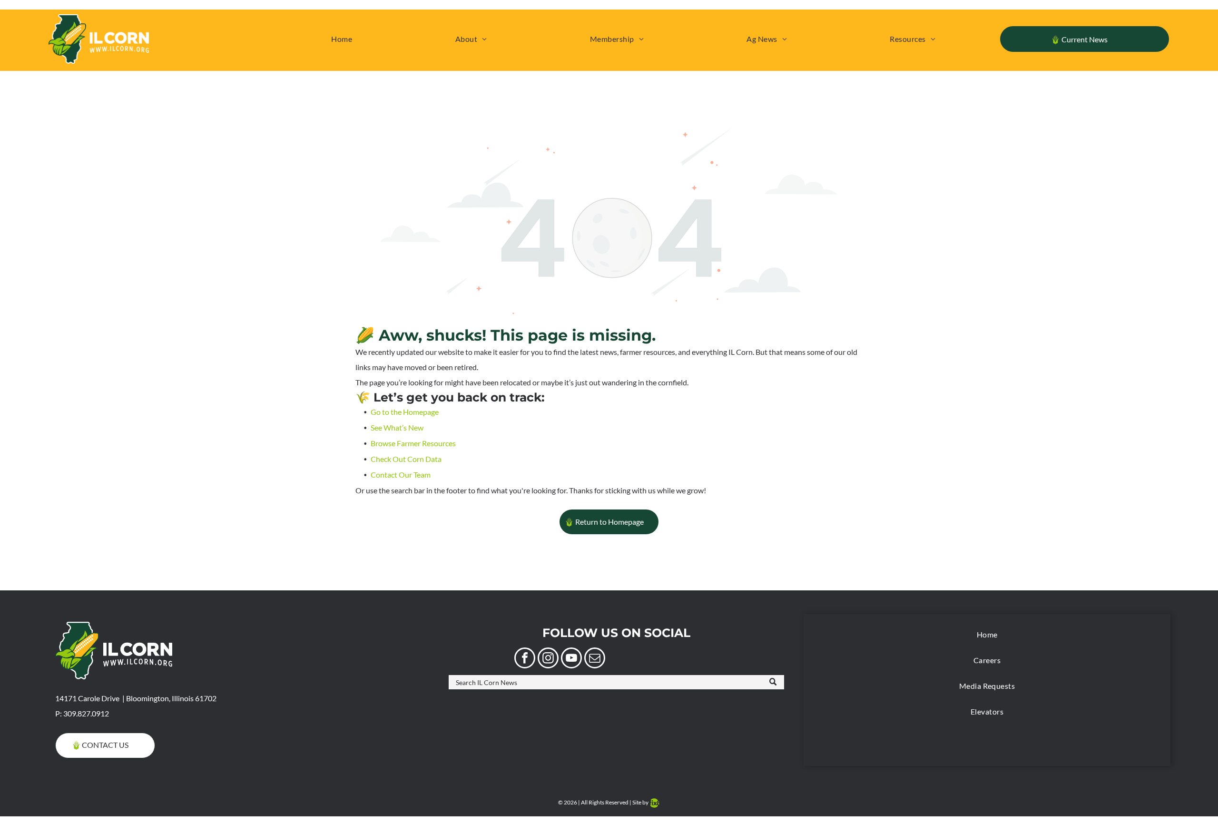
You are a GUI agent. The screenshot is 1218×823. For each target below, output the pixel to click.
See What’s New (397, 427)
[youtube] (571, 659)
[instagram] (548, 659)
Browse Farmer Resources (413, 443)
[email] (594, 659)
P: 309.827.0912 (82, 713)
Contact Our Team (401, 474)
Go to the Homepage (405, 411)
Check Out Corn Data (406, 458)
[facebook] (524, 659)
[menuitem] (341, 39)
